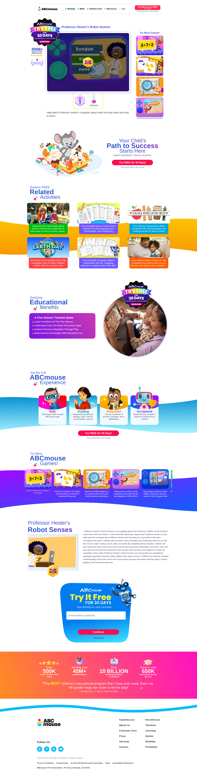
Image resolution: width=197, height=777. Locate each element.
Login (123, 9)
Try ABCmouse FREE (147, 7)
